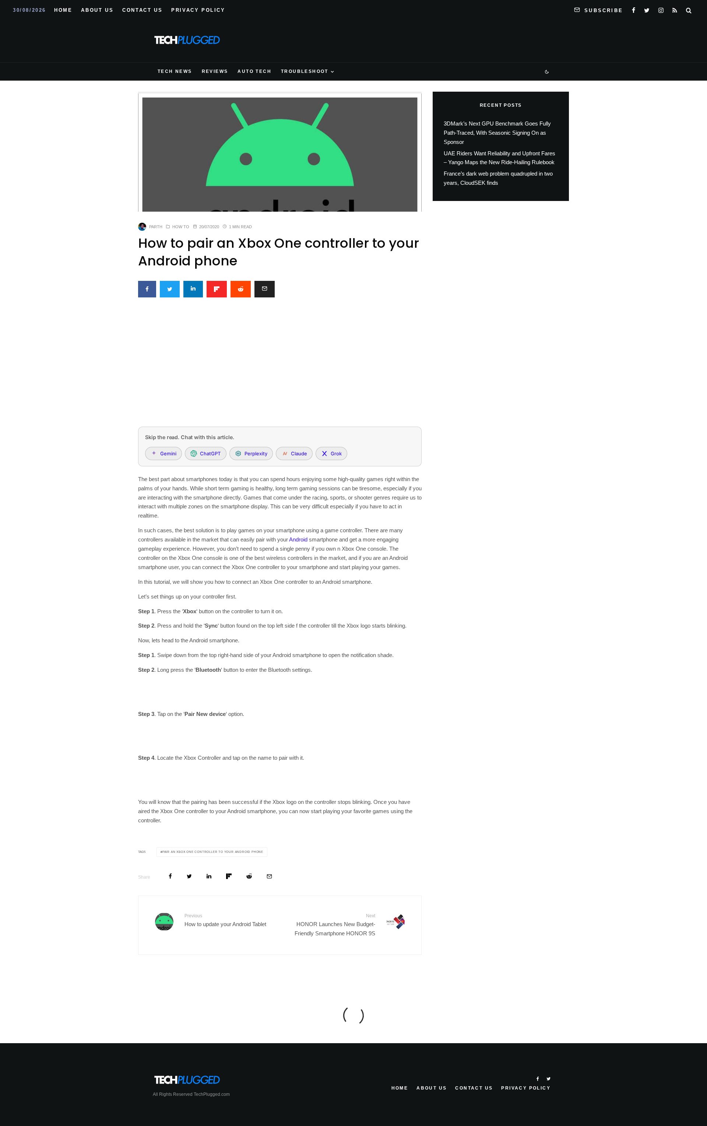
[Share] (147, 289)
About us (97, 10)
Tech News (175, 71)
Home (63, 10)
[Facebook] (633, 9)
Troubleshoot (304, 71)
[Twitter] (647, 9)
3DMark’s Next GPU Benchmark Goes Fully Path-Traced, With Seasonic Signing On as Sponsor (497, 132)
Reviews (215, 71)
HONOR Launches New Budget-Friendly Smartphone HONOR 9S (335, 924)
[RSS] (675, 9)
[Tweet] (170, 289)
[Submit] (241, 289)
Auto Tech (254, 71)
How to (180, 227)
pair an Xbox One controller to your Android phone (212, 852)
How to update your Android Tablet (225, 920)
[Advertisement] (280, 366)
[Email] (264, 289)
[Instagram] (661, 9)
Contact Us (142, 10)
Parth (155, 227)
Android (298, 539)
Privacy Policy (198, 10)
